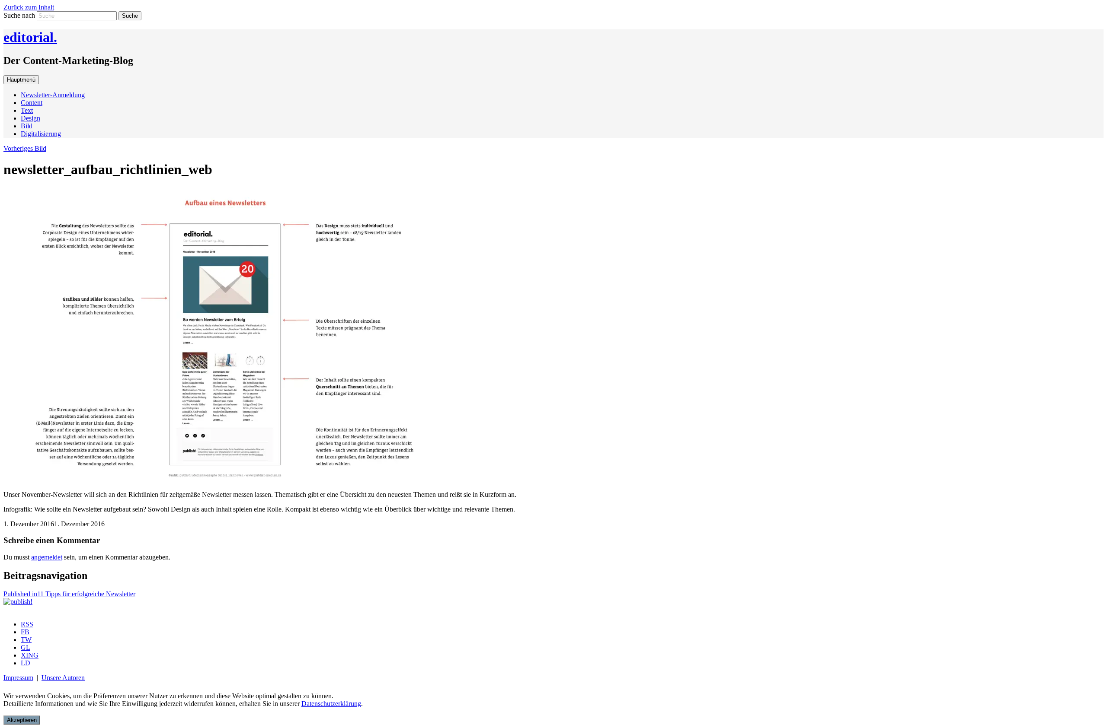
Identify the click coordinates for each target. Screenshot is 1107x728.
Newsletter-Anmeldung (53, 95)
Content (31, 102)
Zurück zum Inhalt (28, 7)
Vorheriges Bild (24, 148)
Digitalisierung (41, 133)
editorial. (30, 37)
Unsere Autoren (63, 677)
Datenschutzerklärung (331, 703)
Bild (26, 126)
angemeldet (46, 557)
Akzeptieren (22, 720)
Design (30, 118)
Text (27, 110)
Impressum (18, 677)
